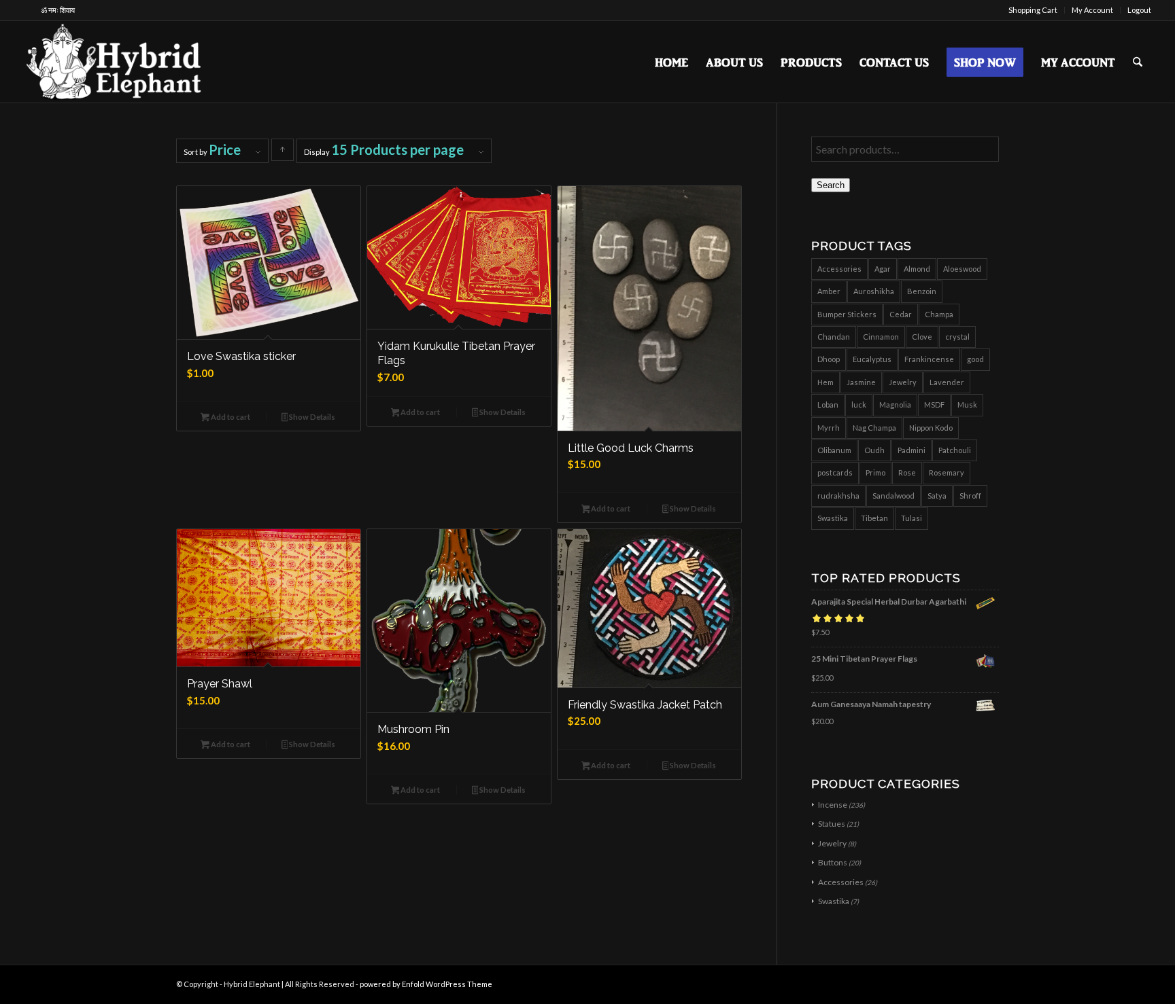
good (975, 359)
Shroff (970, 495)
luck (858, 404)
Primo (875, 472)
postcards (835, 472)
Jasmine (861, 382)
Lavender (947, 382)
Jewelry (903, 382)
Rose (907, 472)
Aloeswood (962, 268)
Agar (882, 268)
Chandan (833, 336)
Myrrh (828, 427)
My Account (1092, 9)
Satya (937, 495)
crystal (957, 336)
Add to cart (229, 416)
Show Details (311, 416)
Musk (967, 404)
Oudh (874, 450)
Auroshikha (873, 291)
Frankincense (929, 359)
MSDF (934, 404)
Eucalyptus (872, 359)
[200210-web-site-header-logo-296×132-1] (115, 62)
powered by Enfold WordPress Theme (426, 984)
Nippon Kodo (931, 427)
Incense (832, 805)
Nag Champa (874, 427)
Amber (828, 291)
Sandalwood (893, 495)
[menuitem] (1033, 10)
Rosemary (946, 472)
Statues (831, 824)
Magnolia (895, 404)
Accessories (839, 268)
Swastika (832, 518)
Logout (1139, 9)
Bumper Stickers (846, 314)
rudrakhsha (838, 495)
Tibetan (874, 518)
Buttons (832, 862)
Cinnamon (881, 336)
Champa (939, 314)
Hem (825, 382)
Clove (922, 336)
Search (831, 185)
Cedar (900, 314)
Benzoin (921, 291)
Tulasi (911, 518)
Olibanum (834, 450)
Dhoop (828, 359)
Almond (917, 268)
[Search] (1137, 62)
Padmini (911, 450)
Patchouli (954, 450)
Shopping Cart (1032, 9)
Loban (827, 404)
